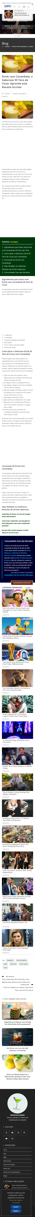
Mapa (5, 1176)
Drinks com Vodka (19, 94)
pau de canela (24, 964)
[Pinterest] (24, 1132)
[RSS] (12, 1138)
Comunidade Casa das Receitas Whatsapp (18, 575)
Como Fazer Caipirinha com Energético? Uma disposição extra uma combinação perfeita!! (16, 523)
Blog (4, 1157)
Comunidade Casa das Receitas (16, 272)
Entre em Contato (9, 1165)
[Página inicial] (2, 46)
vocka (5, 967)
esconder (14, 242)
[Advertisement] (17, 149)
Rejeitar (16, 1211)
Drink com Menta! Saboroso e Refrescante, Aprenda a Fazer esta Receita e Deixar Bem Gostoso (17, 1076)
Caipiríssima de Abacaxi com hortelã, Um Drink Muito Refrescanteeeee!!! (17, 1023)
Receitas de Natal (19, 558)
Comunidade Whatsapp (22, 583)
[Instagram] (18, 1132)
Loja (4, 1153)
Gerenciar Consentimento (11, 1172)
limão (5, 964)
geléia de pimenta (22, 960)
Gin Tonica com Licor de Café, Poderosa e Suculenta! (17, 1049)
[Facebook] (12, 1132)
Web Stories (7, 1161)
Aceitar (16, 1207)
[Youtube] (6, 1138)
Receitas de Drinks (10, 555)
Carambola (10, 960)
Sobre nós (6, 1168)
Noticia (4, 96)
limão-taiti (13, 964)
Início (5, 1150)
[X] (6, 1132)
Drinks (7, 94)
